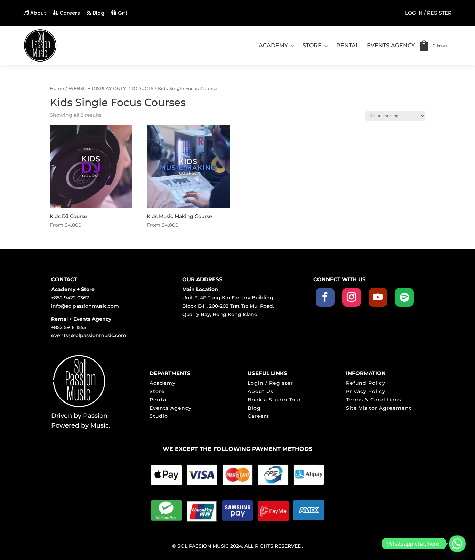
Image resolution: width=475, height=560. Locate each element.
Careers (69, 12)
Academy (163, 383)
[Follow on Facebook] (325, 297)
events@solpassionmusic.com (88, 335)
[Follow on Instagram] (351, 297)
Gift (122, 12)
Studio (159, 416)
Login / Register (270, 383)
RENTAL (347, 45)
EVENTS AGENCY (391, 45)
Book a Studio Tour (274, 400)
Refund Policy (365, 383)
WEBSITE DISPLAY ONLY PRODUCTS (111, 88)
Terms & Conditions (373, 400)
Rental (159, 400)
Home (57, 88)
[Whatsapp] (457, 543)
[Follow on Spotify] (404, 297)
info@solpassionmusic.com (85, 306)
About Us (260, 391)
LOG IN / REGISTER (428, 13)
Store (157, 391)
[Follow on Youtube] (378, 297)
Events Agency (171, 408)
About (38, 12)
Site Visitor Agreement (378, 408)
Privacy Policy (365, 391)
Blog (98, 12)
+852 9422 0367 (70, 297)
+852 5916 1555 (68, 327)
